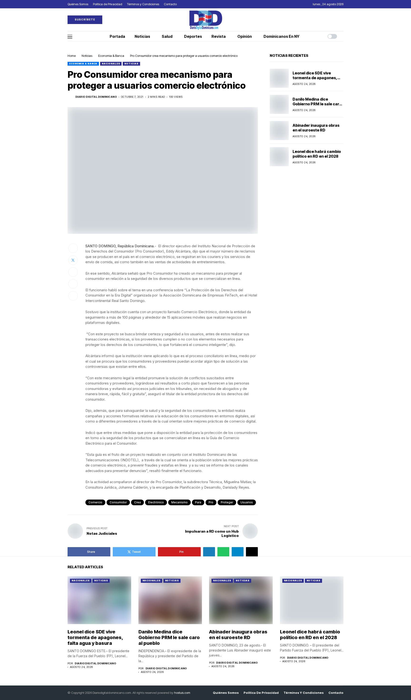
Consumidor (118, 502)
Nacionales (111, 63)
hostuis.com (182, 693)
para (198, 502)
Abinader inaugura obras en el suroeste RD (316, 127)
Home (72, 56)
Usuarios (246, 502)
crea (137, 502)
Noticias (87, 56)
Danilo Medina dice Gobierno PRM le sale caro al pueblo (317, 104)
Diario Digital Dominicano (96, 96)
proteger (227, 502)
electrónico (156, 502)
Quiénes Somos (226, 693)
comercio (95, 502)
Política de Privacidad (261, 693)
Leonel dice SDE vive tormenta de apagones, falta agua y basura (315, 77)
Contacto (335, 693)
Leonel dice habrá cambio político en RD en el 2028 (317, 153)
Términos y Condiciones (304, 693)
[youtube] (342, 19)
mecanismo (179, 502)
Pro (211, 502)
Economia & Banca (111, 56)
